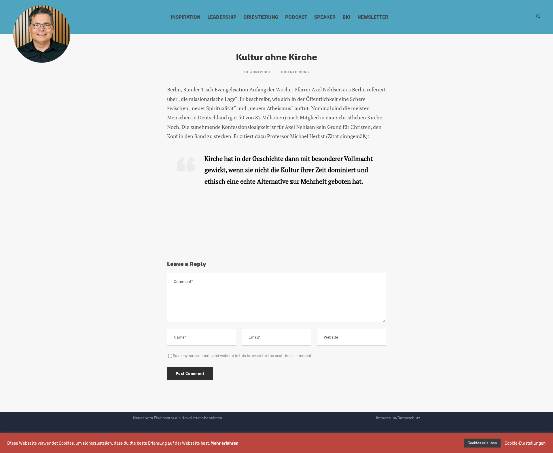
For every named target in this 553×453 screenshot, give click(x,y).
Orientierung (260, 17)
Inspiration (185, 17)
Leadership (221, 17)
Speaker (325, 17)
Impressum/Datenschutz (398, 418)
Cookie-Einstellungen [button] (525, 443)
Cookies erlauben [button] (482, 443)
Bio (346, 17)
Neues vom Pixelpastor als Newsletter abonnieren (177, 418)
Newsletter (372, 17)
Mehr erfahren (224, 443)
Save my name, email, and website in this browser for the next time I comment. (242, 355)
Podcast (296, 17)
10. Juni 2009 (257, 72)
